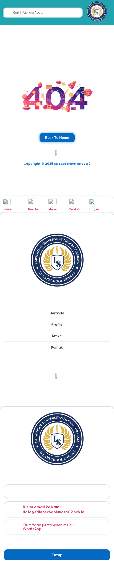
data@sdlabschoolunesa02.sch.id (53, 509)
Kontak (74, 209)
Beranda (57, 313)
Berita (33, 209)
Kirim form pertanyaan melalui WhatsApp (49, 526)
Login (94, 209)
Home (7, 209)
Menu (52, 209)
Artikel (57, 336)
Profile (57, 324)
